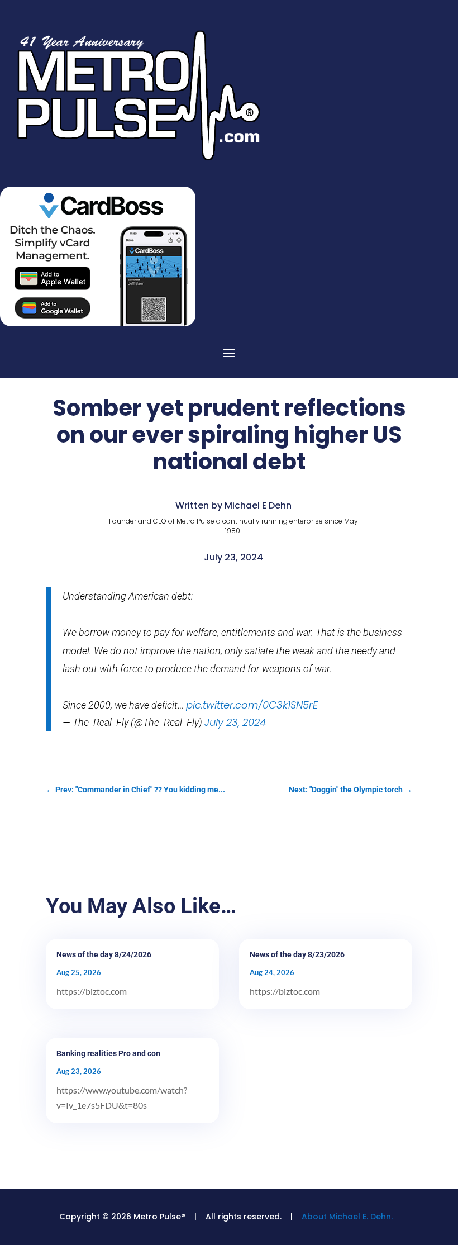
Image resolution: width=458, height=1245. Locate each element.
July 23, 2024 (235, 722)
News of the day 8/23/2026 (297, 954)
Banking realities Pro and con (108, 1053)
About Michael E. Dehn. (347, 1216)
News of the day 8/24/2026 (103, 954)
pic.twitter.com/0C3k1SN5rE (252, 705)
